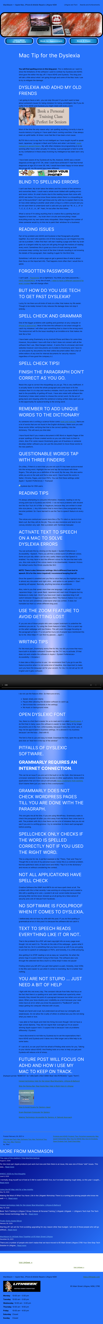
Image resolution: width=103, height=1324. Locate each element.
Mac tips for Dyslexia (89, 1139)
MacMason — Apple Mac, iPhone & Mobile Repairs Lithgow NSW (30, 5)
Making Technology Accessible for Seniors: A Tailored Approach (45, 1117)
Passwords (34, 278)
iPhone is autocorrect (27, 326)
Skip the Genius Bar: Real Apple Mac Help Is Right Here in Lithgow (46, 1086)
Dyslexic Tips (73, 1136)
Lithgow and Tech (9, 1139)
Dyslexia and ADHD (60, 1136)
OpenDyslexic (75, 721)
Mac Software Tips (24, 1139)
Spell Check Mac (74, 1141)
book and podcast (68, 422)
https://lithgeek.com (91, 1277)
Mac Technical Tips (39, 1139)
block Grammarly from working (70, 781)
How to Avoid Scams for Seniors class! (34, 1107)
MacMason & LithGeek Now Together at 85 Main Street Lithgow (26, 1237)
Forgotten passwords (87, 1136)
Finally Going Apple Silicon (11, 1221)
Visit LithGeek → (25, 1262)
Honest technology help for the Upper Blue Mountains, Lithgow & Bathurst (49, 1081)
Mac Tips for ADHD (74, 1139)
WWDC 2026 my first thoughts (12, 1174)
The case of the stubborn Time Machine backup (20, 1158)
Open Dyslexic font (60, 1141)
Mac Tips (6, 1142)
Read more (9, 1167)
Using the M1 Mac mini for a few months (16, 1189)
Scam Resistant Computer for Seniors (34, 1112)
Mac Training (16, 1142)
